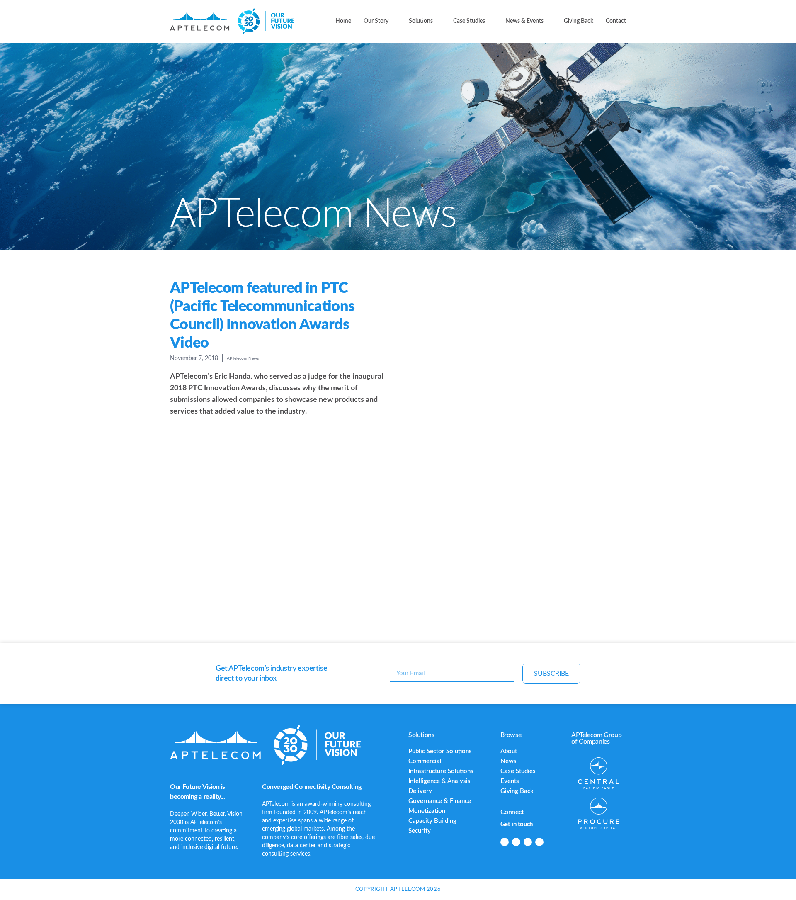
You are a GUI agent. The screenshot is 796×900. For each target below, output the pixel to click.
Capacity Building (432, 821)
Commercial (425, 761)
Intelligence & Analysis (439, 781)
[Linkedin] (504, 842)
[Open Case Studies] (490, 21)
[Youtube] (539, 842)
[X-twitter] (528, 842)
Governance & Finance (439, 801)
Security (419, 831)
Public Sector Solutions (440, 751)
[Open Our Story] (393, 21)
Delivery (420, 791)
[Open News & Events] (548, 21)
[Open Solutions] (438, 21)
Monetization (426, 811)
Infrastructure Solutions (440, 771)
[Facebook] (516, 842)
